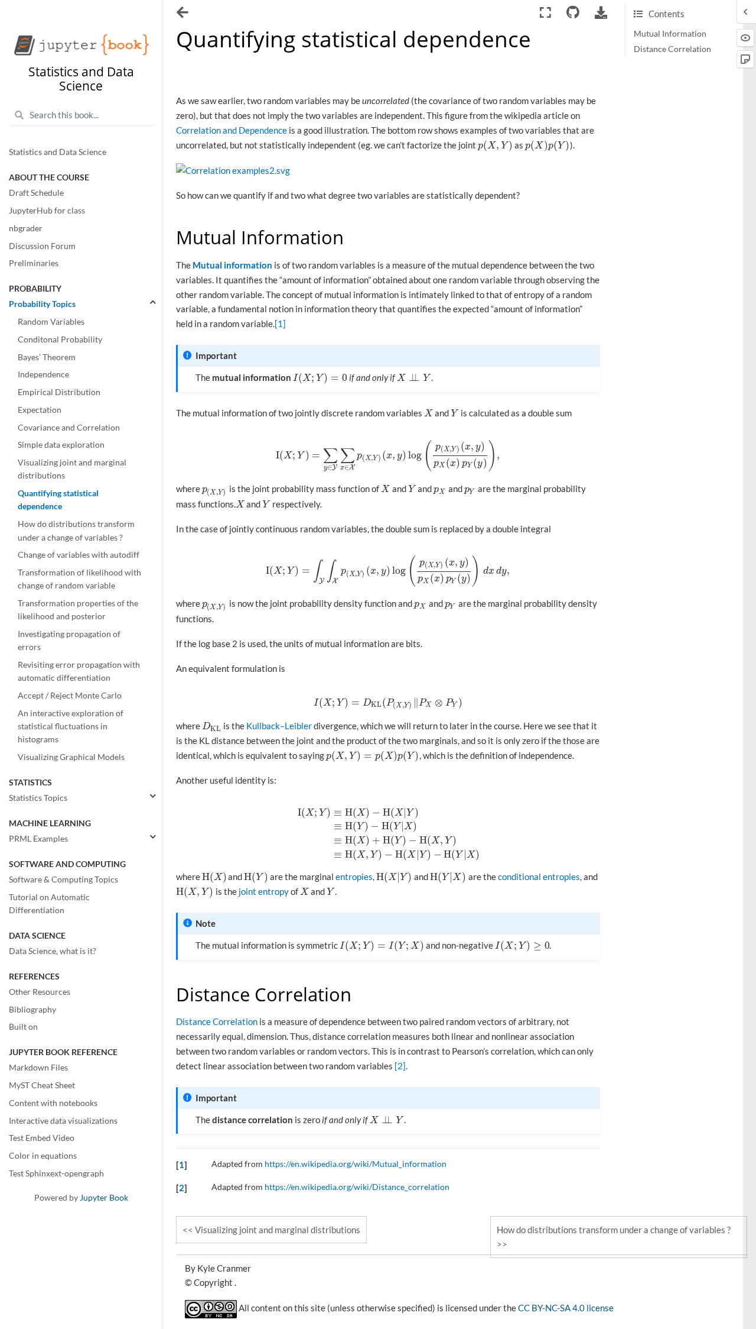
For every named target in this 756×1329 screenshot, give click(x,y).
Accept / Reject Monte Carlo (70, 695)
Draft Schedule (36, 193)
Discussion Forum (42, 246)
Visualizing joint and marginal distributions (72, 469)
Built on (23, 1027)
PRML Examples (38, 838)
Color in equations (43, 1155)
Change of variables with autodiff (78, 555)
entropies (354, 876)
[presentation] (495, 145)
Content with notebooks (53, 1103)
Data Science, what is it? (52, 951)
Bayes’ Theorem (47, 357)
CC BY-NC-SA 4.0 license (566, 1308)
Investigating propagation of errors (69, 640)
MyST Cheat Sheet (42, 1085)
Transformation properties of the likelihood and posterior (78, 610)
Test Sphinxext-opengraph (56, 1173)
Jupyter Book (104, 1197)
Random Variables (51, 321)
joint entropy (264, 891)
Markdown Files (38, 1068)
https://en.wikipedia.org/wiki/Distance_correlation (357, 1187)
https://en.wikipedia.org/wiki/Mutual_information (356, 1164)
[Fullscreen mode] (545, 12)
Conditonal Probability (60, 339)
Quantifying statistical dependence (58, 500)
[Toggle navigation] (183, 13)
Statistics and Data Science (57, 152)
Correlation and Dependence (231, 130)
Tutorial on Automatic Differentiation (49, 904)
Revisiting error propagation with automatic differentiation (79, 671)
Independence (43, 375)
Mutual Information (670, 33)
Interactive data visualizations (63, 1121)
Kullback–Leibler (279, 725)
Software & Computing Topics (63, 879)
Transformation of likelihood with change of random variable (79, 579)
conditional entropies (539, 876)
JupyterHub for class (47, 210)
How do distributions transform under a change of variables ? (76, 531)
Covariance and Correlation (69, 427)
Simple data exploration (61, 445)
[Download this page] (601, 12)
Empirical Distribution (59, 392)
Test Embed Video (41, 1138)
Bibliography (32, 1009)
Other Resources (39, 992)
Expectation (39, 410)
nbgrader (26, 228)
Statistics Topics (38, 798)
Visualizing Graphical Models (71, 757)
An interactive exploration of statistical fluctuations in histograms (70, 727)
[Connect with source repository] (572, 12)
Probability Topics (42, 304)
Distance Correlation (672, 49)
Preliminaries (33, 264)
